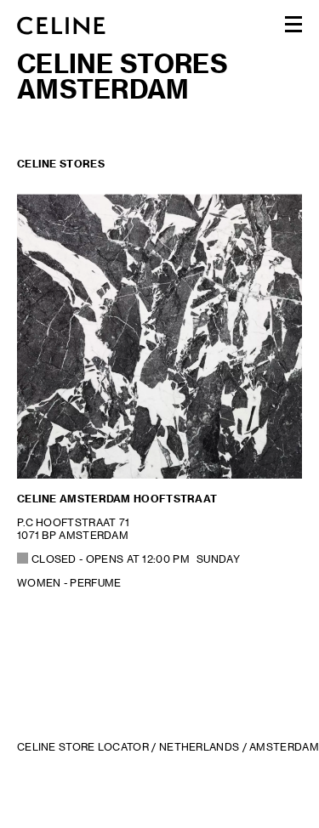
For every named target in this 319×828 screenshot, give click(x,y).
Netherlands (199, 746)
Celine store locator (83, 746)
